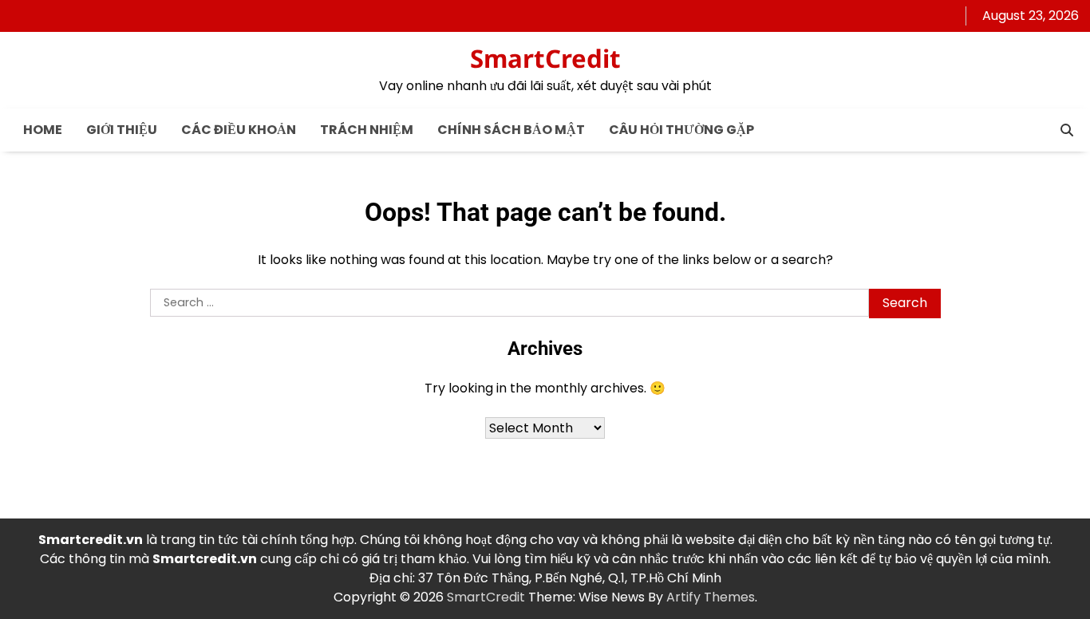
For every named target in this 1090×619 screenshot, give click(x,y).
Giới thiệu (121, 129)
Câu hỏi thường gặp (681, 129)
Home (42, 129)
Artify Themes (710, 597)
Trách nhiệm (366, 129)
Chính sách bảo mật (511, 129)
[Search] (1067, 130)
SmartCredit (545, 58)
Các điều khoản (238, 129)
